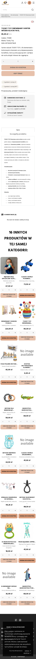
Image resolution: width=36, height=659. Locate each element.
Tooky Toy (10, 40)
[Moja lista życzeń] (25, 3)
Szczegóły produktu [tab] (18, 134)
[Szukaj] (32, 9)
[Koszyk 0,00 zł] (29, 3)
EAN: (3, 43)
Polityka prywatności (16, 651)
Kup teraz (18, 73)
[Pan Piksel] (8, 3)
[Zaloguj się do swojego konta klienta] (22, 2)
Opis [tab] (18, 130)
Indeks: (3, 38)
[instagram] (20, 620)
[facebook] (15, 620)
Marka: (3, 40)
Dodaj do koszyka (18, 67)
